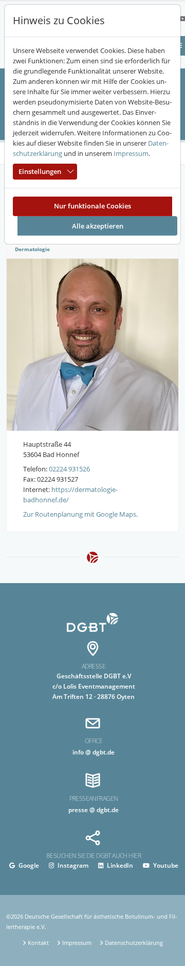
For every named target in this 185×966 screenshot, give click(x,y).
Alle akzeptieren (97, 226)
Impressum (131, 153)
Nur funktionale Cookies (92, 205)
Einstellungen (39, 171)
